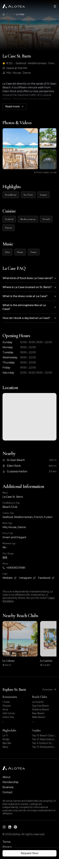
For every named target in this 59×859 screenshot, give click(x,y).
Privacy (7, 846)
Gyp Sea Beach (40, 705)
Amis (5, 709)
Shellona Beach (40, 709)
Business (8, 787)
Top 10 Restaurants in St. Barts (44, 746)
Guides (36, 730)
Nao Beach (38, 713)
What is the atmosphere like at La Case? (24, 307)
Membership (10, 782)
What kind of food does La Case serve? (28, 278)
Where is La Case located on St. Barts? (27, 287)
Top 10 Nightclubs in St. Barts (43, 739)
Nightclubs (9, 730)
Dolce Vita (8, 717)
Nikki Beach (38, 717)
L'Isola (6, 702)
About (7, 777)
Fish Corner (9, 713)
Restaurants (10, 697)
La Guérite (38, 702)
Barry (5, 746)
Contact (8, 792)
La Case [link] (20, 14)
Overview (47, 689)
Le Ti (5, 735)
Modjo (6, 739)
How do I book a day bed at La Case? (26, 318)
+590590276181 (15, 567)
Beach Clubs (39, 697)
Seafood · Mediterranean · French (36, 63)
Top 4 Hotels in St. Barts (42, 743)
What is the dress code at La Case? (25, 296)
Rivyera (7, 705)
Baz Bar (7, 743)
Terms (6, 841)
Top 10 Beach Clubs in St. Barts (44, 735)
